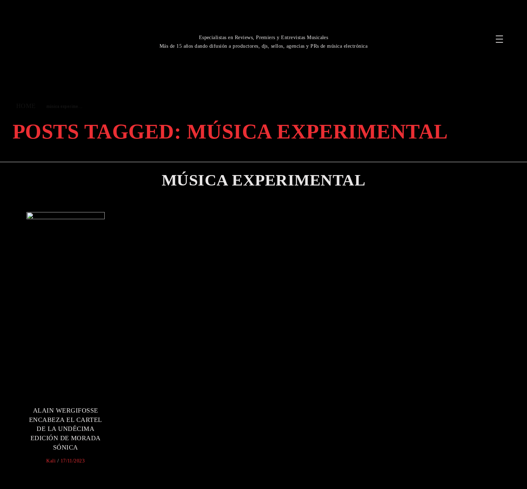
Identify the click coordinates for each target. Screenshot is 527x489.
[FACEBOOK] (438, 30)
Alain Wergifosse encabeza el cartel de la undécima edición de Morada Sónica (65, 429)
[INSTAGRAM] (455, 30)
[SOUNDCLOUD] (446, 47)
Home (26, 105)
